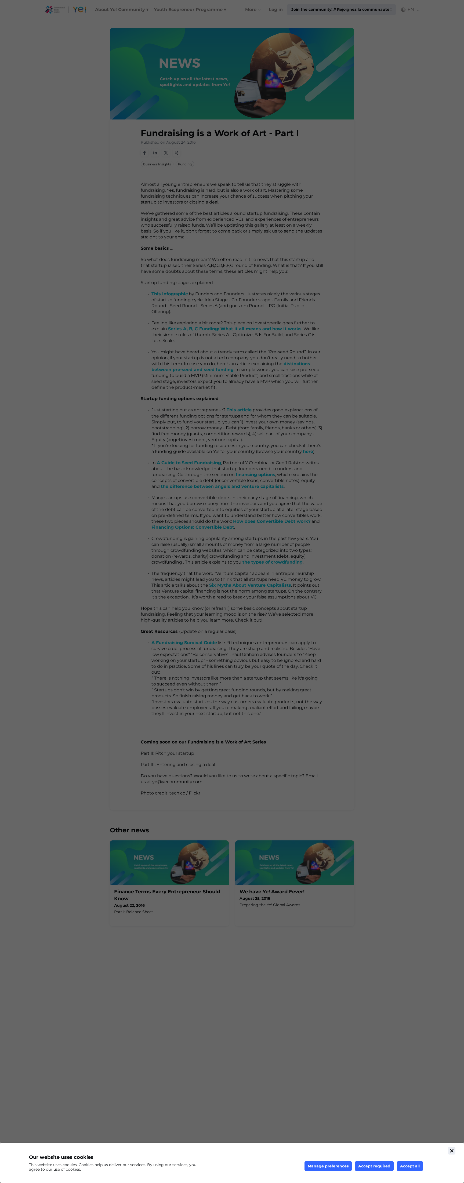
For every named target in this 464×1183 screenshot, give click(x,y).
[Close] (451, 1151)
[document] (232, 1163)
